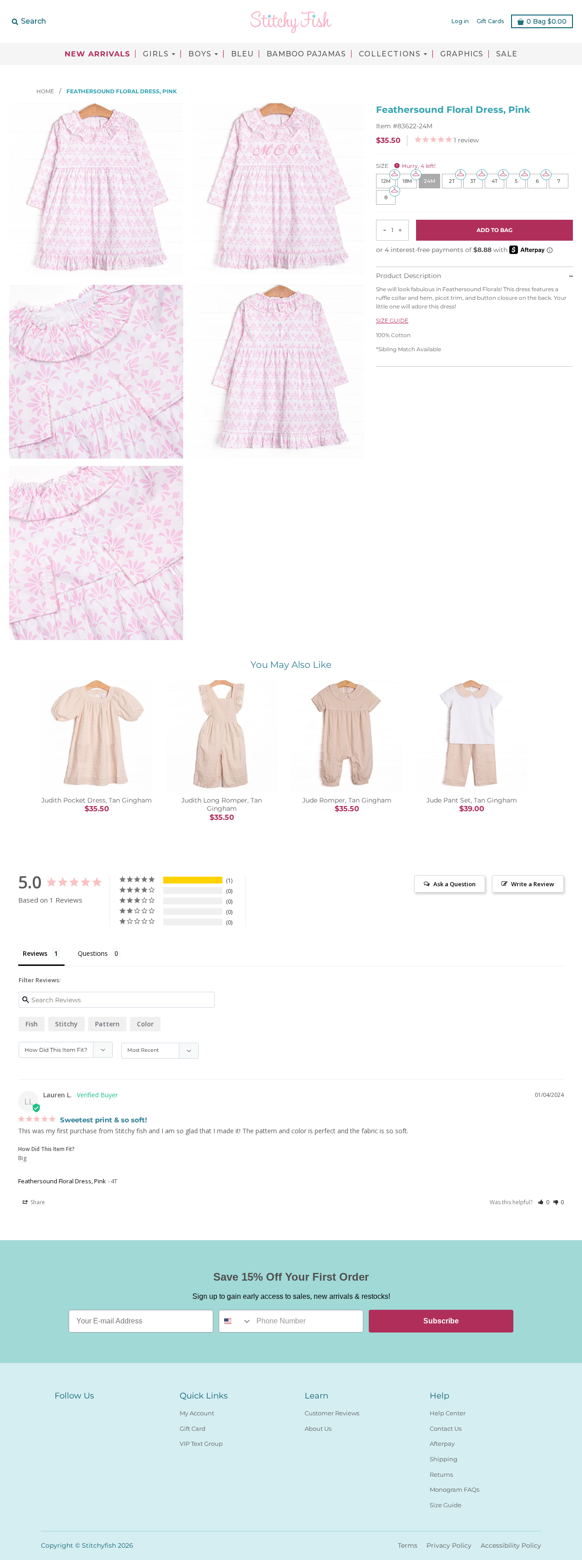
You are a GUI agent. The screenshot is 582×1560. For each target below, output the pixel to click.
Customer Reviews (332, 1413)
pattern (107, 1024)
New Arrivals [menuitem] (97, 54)
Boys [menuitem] (200, 54)
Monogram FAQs (454, 1489)
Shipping (443, 1459)
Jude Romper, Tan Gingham (346, 800)
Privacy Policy (449, 1545)
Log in (460, 21)
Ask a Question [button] (454, 884)
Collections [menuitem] (390, 54)
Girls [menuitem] (156, 54)
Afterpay (442, 1443)
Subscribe (441, 1321)
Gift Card (193, 1428)
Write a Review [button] (532, 884)
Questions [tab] (93, 953)
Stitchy (66, 1024)
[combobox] (235, 1321)
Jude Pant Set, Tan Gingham (471, 800)
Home (45, 91)
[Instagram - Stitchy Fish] (76, 1411)
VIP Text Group (201, 1443)
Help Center (448, 1413)
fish (31, 1024)
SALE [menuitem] (506, 54)
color (145, 1024)
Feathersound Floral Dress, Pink (62, 1181)
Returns (441, 1474)
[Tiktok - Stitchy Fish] (92, 1411)
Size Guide (446, 1505)
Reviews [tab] (35, 953)
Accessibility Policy (511, 1545)
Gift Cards (490, 21)
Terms (407, 1545)
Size (406, 165)
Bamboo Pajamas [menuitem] (306, 54)
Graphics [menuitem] (461, 54)
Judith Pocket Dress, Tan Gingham (96, 800)
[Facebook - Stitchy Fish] (60, 1411)
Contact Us (446, 1428)
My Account (197, 1413)
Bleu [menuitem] (242, 54)
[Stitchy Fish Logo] (291, 21)
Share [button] (37, 1202)
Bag (547, 21)
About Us (318, 1428)
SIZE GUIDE (392, 320)
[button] (543, 1202)
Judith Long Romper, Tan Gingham (221, 804)
